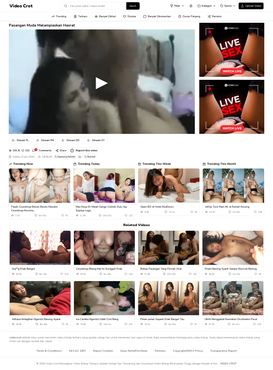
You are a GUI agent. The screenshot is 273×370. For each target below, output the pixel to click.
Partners (160, 351)
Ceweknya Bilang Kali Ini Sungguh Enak (99, 269)
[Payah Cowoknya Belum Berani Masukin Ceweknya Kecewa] (39, 186)
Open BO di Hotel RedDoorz (157, 207)
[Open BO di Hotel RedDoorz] (168, 186)
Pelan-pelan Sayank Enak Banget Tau (162, 319)
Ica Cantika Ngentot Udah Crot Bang (97, 319)
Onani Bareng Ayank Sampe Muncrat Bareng (231, 269)
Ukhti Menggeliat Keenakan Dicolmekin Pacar (231, 319)
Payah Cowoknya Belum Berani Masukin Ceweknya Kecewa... (34, 208)
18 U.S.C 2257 (77, 351)
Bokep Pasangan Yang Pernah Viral (161, 269)
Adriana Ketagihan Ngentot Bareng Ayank (36, 319)
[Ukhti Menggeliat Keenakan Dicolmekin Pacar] (232, 298)
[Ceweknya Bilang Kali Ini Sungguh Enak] (104, 248)
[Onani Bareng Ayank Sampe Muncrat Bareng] (232, 248)
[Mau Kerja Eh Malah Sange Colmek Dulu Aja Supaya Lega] (104, 186)
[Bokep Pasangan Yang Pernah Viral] (168, 248)
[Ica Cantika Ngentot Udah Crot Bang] (104, 298)
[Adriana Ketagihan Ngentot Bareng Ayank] (40, 298)
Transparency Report (223, 351)
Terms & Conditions (48, 351)
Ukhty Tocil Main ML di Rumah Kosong (227, 207)
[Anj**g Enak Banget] (40, 248)
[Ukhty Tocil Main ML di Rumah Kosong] (233, 186)
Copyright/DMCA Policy (188, 351)
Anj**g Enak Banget (23, 269)
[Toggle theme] (191, 6)
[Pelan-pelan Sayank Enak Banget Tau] (168, 298)
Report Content (103, 351)
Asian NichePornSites (133, 351)
